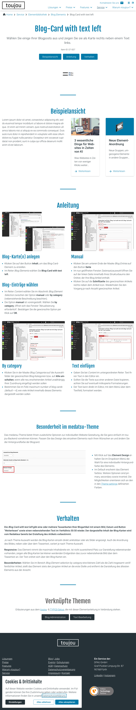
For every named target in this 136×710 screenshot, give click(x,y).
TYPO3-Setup (57, 609)
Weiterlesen (84, 171)
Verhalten (89, 56)
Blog (50, 658)
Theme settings (109, 483)
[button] (112, 3)
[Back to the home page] (68, 645)
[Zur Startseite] (13, 5)
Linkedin (98, 675)
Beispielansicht (50, 56)
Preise (5, 662)
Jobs (57, 658)
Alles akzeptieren (67, 702)
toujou (43, 609)
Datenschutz (61, 665)
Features (6, 665)
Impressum (54, 673)
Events (51, 662)
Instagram (109, 675)
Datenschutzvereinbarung (61, 669)
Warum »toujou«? (11, 669)
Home (9, 14)
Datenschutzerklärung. (54, 695)
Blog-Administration (55, 617)
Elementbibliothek (37, 14)
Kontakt (66, 673)
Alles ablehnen (44, 702)
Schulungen (63, 662)
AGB (50, 665)
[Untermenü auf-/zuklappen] (60, 7)
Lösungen (7, 658)
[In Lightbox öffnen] (33, 231)
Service (20, 14)
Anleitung (71, 56)
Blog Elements (58, 14)
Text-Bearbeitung (82, 617)
